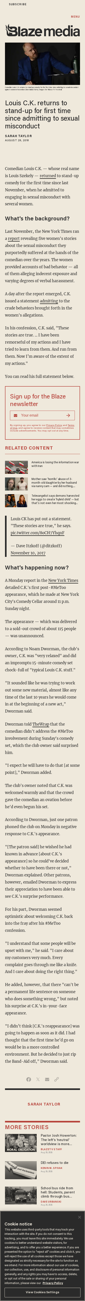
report (14, 238)
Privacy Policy (54, 425)
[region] (42, 1256)
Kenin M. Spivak (51, 1168)
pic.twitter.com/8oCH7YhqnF (37, 533)
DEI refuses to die (54, 1163)
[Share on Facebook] (28, 1079)
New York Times (63, 580)
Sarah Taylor (18, 136)
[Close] (80, 1217)
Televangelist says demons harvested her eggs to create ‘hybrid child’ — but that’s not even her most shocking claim (55, 499)
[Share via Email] (47, 1079)
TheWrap (40, 724)
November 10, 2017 (28, 553)
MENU (75, 16)
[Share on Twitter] (38, 1079)
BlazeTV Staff (51, 1149)
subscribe (18, 4)
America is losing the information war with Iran (55, 464)
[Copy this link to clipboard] (56, 1079)
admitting (49, 301)
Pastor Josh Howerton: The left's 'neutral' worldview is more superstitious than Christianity (59, 1140)
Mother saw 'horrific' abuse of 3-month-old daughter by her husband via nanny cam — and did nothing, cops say (54, 483)
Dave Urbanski (51, 1202)
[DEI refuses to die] (20, 1169)
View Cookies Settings (42, 1292)
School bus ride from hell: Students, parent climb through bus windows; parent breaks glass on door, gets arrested (60, 1193)
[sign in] (3, 4)
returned (48, 175)
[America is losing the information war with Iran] (16, 466)
